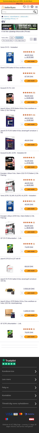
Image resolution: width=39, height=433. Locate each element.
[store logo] (8, 7)
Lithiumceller (24, 16)
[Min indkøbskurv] (32, 6)
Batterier (6, 16)
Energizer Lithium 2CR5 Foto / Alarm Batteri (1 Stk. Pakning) (17, 217)
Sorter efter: (5, 37)
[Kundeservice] (24, 7)
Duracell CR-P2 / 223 (8, 88)
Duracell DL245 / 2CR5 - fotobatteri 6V (14, 153)
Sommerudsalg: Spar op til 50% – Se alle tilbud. (17, 1)
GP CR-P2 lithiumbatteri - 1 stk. (11, 238)
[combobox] (19, 11)
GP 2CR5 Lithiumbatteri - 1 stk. (11, 323)
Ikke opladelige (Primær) (9, 18)
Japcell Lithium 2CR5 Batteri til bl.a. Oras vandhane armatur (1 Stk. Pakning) (19, 109)
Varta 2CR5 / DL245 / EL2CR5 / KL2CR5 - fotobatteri (18, 196)
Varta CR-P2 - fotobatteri (9, 47)
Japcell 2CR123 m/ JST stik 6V (10, 259)
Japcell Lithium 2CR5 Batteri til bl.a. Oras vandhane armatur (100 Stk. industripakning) (19, 302)
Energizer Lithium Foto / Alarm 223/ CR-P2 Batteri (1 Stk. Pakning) (19, 174)
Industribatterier (15, 16)
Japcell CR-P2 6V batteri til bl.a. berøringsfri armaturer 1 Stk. (19, 132)
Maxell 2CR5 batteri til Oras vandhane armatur (16, 68)
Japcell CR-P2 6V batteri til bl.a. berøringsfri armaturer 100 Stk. (19, 280)
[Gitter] (31, 39)
